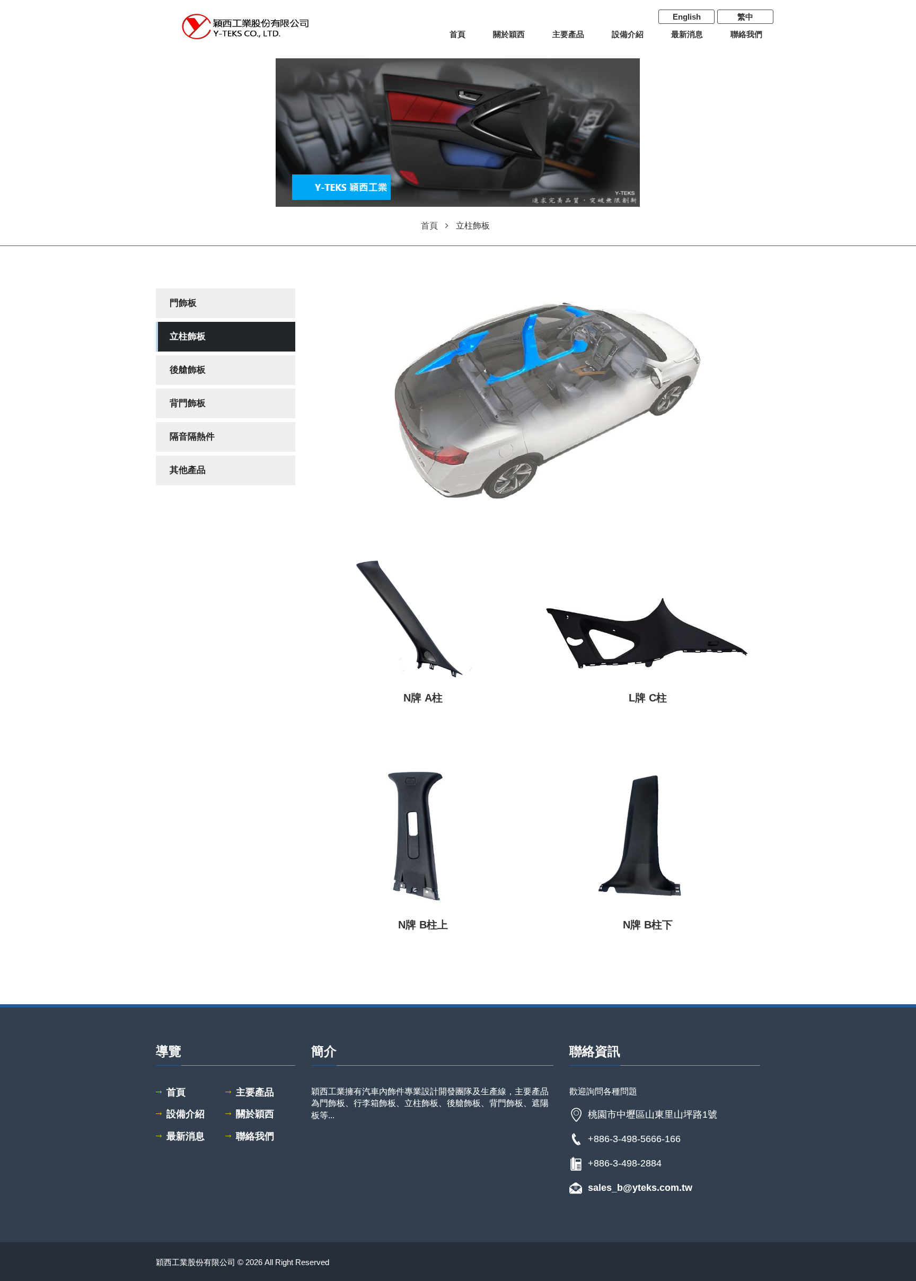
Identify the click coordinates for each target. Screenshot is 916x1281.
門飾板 (183, 303)
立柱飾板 (188, 336)
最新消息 (687, 34)
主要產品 (568, 34)
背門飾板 (188, 403)
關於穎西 (509, 34)
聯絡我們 (746, 34)
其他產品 (188, 470)
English (687, 16)
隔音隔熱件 (192, 437)
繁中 (745, 16)
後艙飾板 (188, 370)
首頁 (457, 34)
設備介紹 (628, 34)
